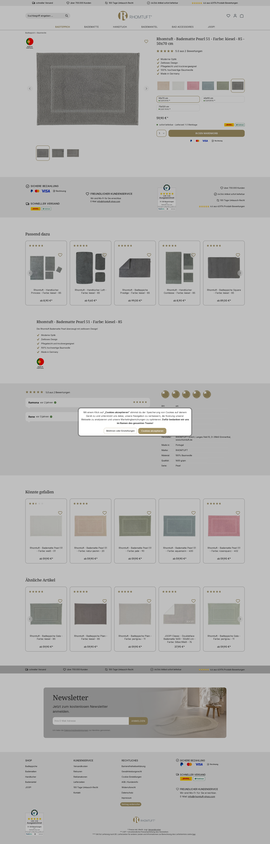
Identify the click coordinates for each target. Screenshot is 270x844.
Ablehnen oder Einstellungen (120, 431)
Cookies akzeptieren (152, 430)
